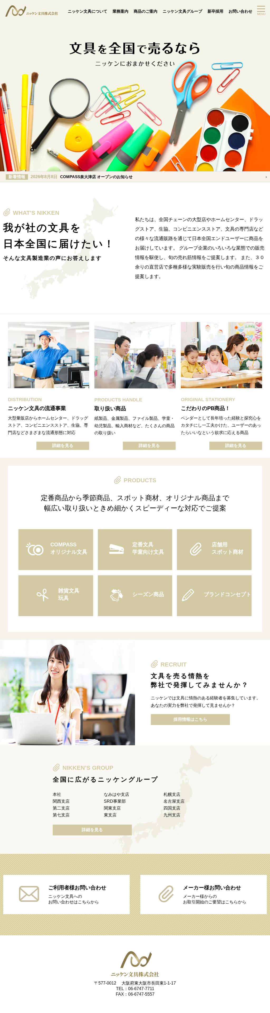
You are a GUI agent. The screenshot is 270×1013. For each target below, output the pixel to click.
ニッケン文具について (87, 11)
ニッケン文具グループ (182, 11)
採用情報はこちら (190, 719)
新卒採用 (215, 11)
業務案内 (120, 11)
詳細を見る (62, 445)
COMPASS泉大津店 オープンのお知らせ (70, 176)
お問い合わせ (240, 11)
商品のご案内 (145, 11)
